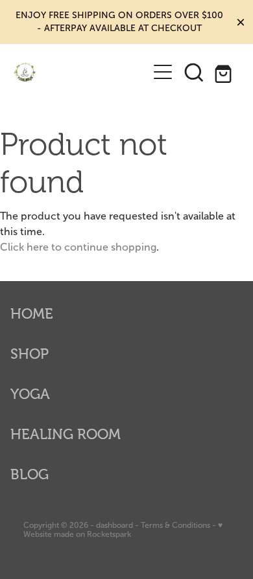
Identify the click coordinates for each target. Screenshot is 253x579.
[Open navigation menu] (162, 71)
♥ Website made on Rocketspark (123, 530)
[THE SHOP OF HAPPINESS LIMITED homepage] (80, 72)
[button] (194, 71)
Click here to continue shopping (78, 247)
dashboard (114, 525)
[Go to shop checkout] (225, 71)
